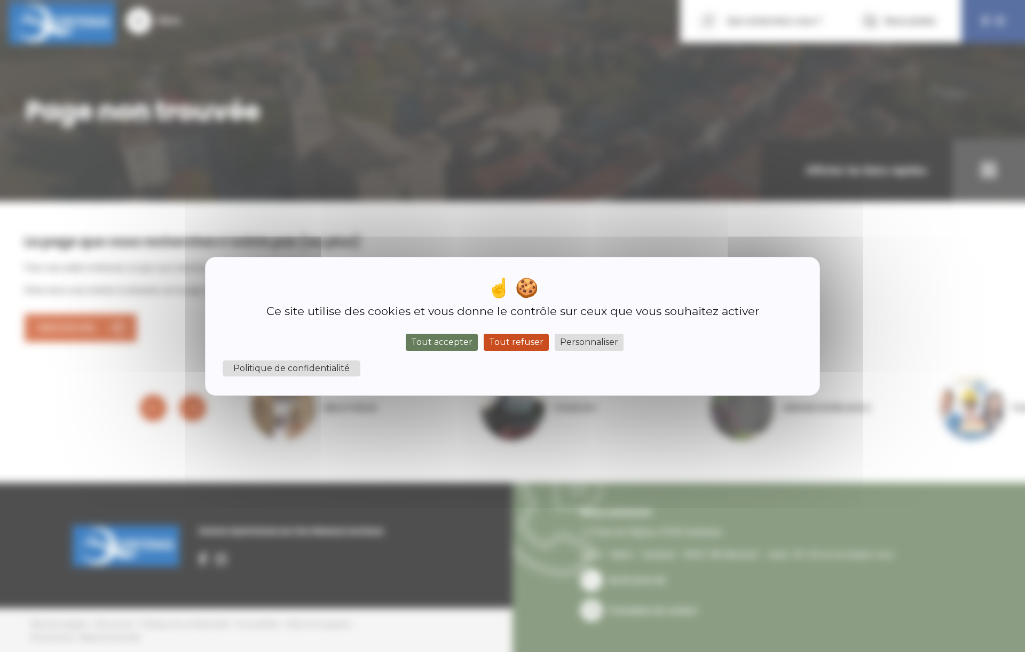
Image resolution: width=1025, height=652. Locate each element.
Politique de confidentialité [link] (291, 368)
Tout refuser (516, 342)
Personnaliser (589, 342)
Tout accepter (441, 342)
